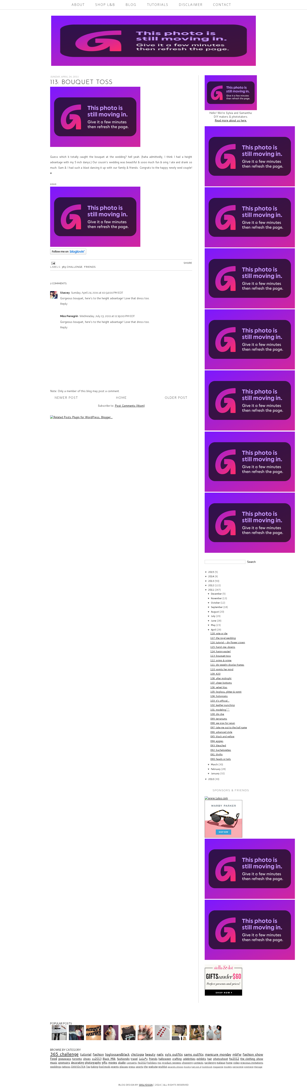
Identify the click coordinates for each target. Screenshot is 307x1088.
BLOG (131, 4)
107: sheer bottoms (221, 682)
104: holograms (219, 696)
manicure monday (218, 1054)
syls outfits (174, 1054)
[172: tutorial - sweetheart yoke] (129, 1039)
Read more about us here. (231, 120)
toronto (77, 1059)
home (229, 1062)
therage (258, 1066)
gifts (104, 1062)
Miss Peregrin (69, 316)
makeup (221, 1062)
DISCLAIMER (191, 4)
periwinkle (238, 1066)
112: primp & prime (220, 660)
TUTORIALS (157, 4)
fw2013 (142, 1062)
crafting (177, 1059)
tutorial (85, 1054)
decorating (77, 1062)
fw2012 (234, 1059)
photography (93, 1062)
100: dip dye (217, 714)
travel (134, 1059)
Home (121, 397)
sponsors (64, 1062)
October (216, 602)
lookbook (207, 1066)
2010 (211, 779)
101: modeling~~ (220, 709)
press (132, 1066)
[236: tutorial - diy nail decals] (163, 1039)
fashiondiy (123, 1059)
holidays (152, 1062)
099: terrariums (218, 718)
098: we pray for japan (222, 723)
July (213, 616)
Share (188, 263)
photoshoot (220, 1059)
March (214, 764)
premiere (249, 1066)
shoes (87, 1059)
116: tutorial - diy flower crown (227, 642)
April (214, 629)
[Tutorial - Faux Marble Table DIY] (60, 1039)
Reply (63, 303)
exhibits (201, 1059)
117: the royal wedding (223, 638)
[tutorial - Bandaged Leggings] (94, 1039)
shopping (187, 1062)
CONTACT (222, 4)
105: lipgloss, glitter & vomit (225, 691)
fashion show (253, 1054)
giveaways (64, 1059)
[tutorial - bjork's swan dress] (111, 1039)
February (216, 769)
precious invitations (251, 1062)
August (215, 611)
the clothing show (251, 1059)
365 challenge (72, 267)
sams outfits (194, 1054)
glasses (123, 1066)
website (153, 1066)
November (216, 598)
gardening (210, 1062)
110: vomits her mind (221, 669)
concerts (132, 1062)
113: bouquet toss (220, 655)
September (217, 607)
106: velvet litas (218, 687)
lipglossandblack (117, 1054)
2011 (211, 589)
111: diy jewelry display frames (227, 664)
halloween (165, 1059)
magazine (218, 1066)
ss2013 (96, 1059)
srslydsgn (146, 1085)
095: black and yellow (222, 736)
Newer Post (66, 397)
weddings (55, 1066)
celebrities (189, 1059)
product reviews (171, 1062)
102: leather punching (222, 705)
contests (198, 1062)
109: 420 (215, 673)
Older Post (176, 397)
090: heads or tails (220, 759)
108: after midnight (220, 678)
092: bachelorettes (220, 750)
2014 (211, 576)
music (53, 1062)
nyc (159, 1062)
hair (209, 1059)
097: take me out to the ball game (228, 727)
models (228, 1066)
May (213, 625)
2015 (211, 572)
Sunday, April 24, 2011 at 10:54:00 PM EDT (97, 292)
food (53, 1058)
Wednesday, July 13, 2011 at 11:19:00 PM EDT (107, 316)
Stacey (65, 292)
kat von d (196, 1066)
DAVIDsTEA (78, 1066)
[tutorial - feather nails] (146, 1039)
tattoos (66, 1066)
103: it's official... (219, 700)
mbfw (236, 1054)
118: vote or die (218, 633)
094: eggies (216, 741)
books (187, 1066)
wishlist (162, 1066)
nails (160, 1054)
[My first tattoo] (77, 1039)
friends (90, 267)
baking (94, 1066)
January (215, 773)
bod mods (104, 1066)
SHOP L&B (105, 4)
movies (112, 1062)
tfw (146, 1066)
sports (139, 1066)
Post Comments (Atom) (130, 406)
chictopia (137, 1054)
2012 (211, 585)
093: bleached (218, 745)
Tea (88, 1066)
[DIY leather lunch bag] (180, 1039)
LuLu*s (143, 1059)
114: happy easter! (220, 651)
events (115, 1066)
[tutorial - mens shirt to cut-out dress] (214, 1039)
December (216, 593)
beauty (150, 1054)
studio (122, 1062)
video (236, 1062)
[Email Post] (52, 263)
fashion (98, 1054)
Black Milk (109, 1059)
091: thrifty (216, 754)
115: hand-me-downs (222, 647)
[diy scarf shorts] (197, 1039)
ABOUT (78, 4)
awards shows (175, 1066)
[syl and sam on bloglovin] (68, 253)
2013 (211, 581)
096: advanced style (221, 732)
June (214, 620)
